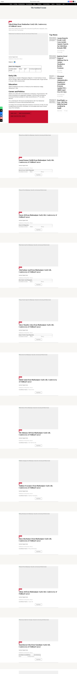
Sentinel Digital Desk (13, 57)
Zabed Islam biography (24, 113)
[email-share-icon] (1, 118)
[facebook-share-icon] (1, 113)
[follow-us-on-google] (14, 62)
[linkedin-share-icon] (1, 116)
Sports (53, 4)
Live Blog (15, 4)
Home (11, 4)
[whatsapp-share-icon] (1, 108)
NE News (39, 4)
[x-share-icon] (1, 111)
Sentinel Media (46, 4)
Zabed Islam (14, 113)
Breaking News (21, 4)
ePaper (2, 1)
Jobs (63, 4)
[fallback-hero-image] (53, 39)
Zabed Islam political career (18, 116)
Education (58, 4)
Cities (34, 4)
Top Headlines (29, 4)
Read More (38, 174)
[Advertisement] (38, 15)
